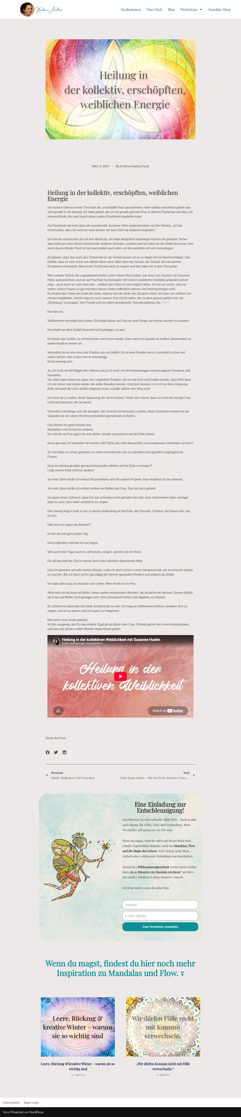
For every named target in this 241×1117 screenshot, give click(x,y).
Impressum (31, 1102)
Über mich (154, 9)
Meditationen (131, 9)
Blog (171, 9)
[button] (48, 752)
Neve (6, 1112)
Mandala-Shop (219, 9)
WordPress (36, 1112)
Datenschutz (11, 1102)
